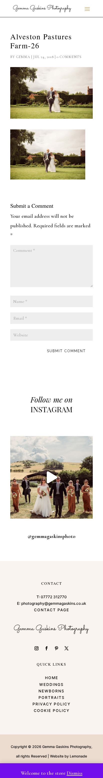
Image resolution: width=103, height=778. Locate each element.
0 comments (69, 57)
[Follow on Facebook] (46, 648)
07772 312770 (54, 597)
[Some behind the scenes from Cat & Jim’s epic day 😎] (51, 477)
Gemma (23, 57)
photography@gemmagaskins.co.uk (53, 603)
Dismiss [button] (74, 773)
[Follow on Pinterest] (56, 648)
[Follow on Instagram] (36, 648)
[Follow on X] (66, 648)
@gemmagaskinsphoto (52, 536)
